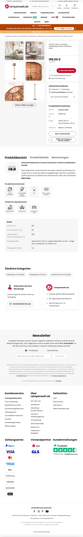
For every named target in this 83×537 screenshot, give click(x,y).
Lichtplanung (36, 420)
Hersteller (58, 381)
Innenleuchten (22, 36)
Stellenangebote (37, 416)
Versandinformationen (14, 415)
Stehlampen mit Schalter (15, 275)
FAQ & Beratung (11, 402)
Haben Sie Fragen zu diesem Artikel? (64, 140)
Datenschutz (58, 402)
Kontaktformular (22, 376)
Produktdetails (39, 157)
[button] (14, 71)
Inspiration (35, 430)
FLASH (64, 28)
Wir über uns (36, 401)
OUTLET (37, 22)
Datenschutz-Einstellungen (20, 515)
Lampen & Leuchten (11, 36)
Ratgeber (34, 433)
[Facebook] (35, 511)
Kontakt (8, 419)
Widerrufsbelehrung (61, 408)
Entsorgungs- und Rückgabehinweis (42, 518)
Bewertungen (60, 157)
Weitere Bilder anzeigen (24, 105)
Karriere (34, 414)
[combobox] (43, 6)
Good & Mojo (63, 109)
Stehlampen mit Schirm (37, 275)
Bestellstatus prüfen (13, 405)
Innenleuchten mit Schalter (61, 275)
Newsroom (35, 427)
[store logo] (16, 6)
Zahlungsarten (10, 412)
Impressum (57, 405)
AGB (54, 398)
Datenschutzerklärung (59, 376)
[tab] (16, 157)
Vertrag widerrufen (13, 398)
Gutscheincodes (37, 423)
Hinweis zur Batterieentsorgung (61, 515)
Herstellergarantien (13, 422)
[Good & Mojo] (12, 168)
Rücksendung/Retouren (14, 408)
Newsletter (35, 404)
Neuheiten (29, 17)
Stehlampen (32, 36)
